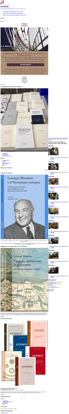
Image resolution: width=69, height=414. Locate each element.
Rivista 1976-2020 (5, 13)
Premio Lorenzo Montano (10, 11)
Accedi (4, 165)
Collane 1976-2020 (11, 13)
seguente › (52, 279)
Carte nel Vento (16, 11)
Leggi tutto (2, 394)
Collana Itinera (5, 153)
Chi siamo (4, 11)
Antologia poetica (5, 402)
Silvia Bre (51, 145)
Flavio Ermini (3, 391)
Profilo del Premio (5, 400)
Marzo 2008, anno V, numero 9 (8, 401)
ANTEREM (4, 6)
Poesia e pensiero (17, 13)
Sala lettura (51, 161)
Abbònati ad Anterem (6, 160)
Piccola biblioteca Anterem (7, 155)
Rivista (4, 404)
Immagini (21, 13)
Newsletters (4, 161)
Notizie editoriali (5, 163)
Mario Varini (53, 286)
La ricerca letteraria (6, 154)
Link (3, 164)
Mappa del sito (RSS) (6, 162)
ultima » (55, 279)
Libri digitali (21, 11)
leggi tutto (46, 169)
